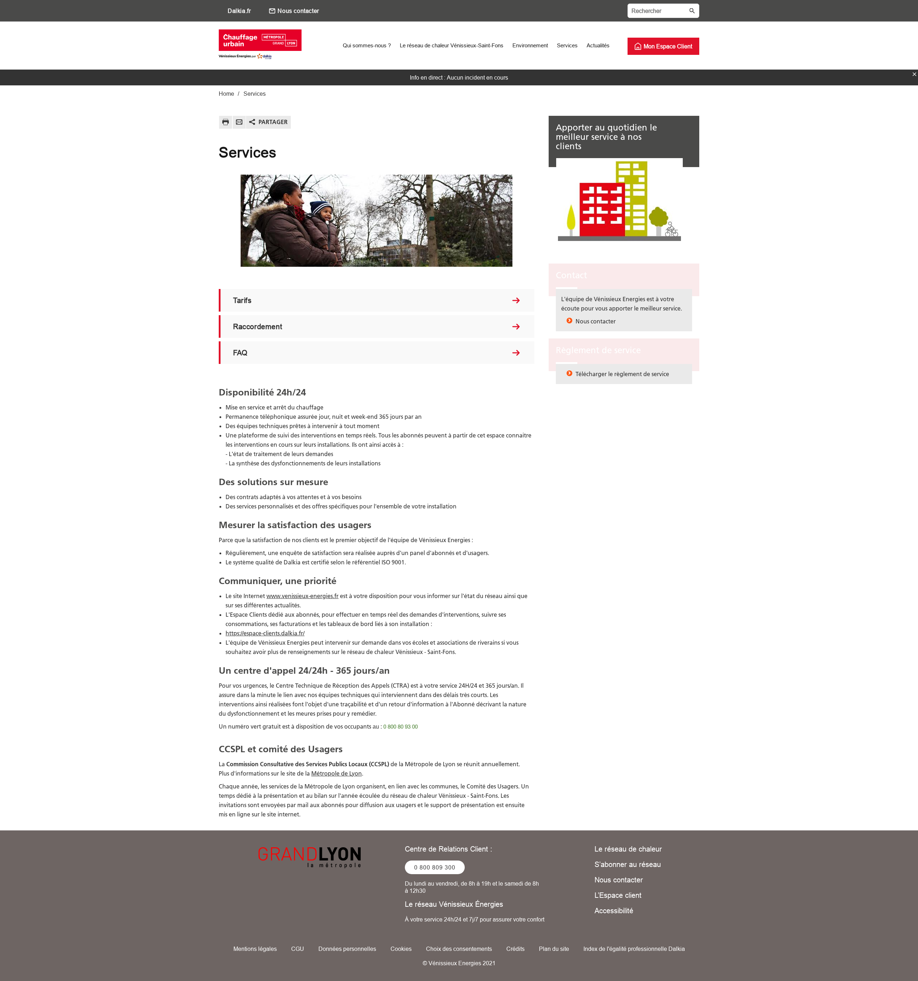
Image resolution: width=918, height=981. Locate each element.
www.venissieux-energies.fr (302, 596)
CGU (297, 949)
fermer (914, 74)
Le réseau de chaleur (628, 849)
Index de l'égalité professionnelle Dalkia (634, 949)
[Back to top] (888, 955)
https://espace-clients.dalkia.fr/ (265, 633)
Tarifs (242, 300)
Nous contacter (298, 11)
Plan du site (554, 949)
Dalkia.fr (239, 11)
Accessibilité (614, 910)
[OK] (692, 11)
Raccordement (257, 326)
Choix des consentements (459, 949)
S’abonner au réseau (628, 864)
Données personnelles (347, 949)
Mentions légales (255, 949)
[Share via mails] (239, 123)
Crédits (515, 949)
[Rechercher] (663, 11)
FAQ (240, 353)
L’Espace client (618, 895)
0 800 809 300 (434, 867)
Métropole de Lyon (336, 773)
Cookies (401, 949)
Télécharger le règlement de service (622, 374)
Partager (273, 121)
